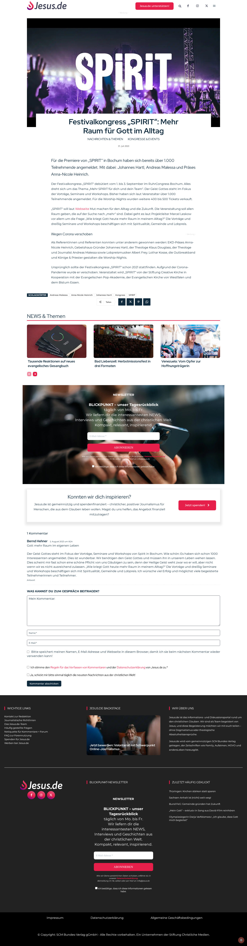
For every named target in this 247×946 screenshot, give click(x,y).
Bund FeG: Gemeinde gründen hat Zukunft (194, 803)
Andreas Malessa (59, 295)
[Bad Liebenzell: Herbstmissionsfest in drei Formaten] (123, 341)
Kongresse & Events (144, 139)
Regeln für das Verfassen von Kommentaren (78, 667)
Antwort (31, 580)
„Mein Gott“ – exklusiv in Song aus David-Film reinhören (202, 810)
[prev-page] (29, 374)
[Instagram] (197, 6)
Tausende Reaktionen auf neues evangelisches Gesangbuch (51, 363)
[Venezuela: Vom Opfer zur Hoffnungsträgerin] (190, 341)
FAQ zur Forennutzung (17, 735)
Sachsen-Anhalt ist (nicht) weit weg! (190, 797)
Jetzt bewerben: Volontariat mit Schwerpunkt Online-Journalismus (122, 747)
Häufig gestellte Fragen (18, 727)
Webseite (82, 209)
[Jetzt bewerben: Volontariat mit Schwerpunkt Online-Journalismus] (123, 738)
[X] (207, 6)
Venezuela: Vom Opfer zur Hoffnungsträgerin (181, 363)
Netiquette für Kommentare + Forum (26, 731)
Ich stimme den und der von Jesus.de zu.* (99, 667)
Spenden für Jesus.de (17, 739)
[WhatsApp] (146, 302)
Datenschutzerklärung (131, 667)
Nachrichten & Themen (105, 139)
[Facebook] (188, 6)
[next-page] (35, 374)
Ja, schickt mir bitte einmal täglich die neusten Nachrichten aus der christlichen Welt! (82, 675)
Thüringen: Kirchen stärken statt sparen (192, 791)
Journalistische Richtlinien (20, 720)
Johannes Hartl (104, 295)
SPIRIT (132, 295)
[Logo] (41, 785)
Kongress (120, 295)
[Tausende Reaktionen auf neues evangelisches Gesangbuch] (56, 341)
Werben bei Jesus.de (16, 743)
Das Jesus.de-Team (15, 724)
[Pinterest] (138, 302)
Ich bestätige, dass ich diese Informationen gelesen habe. (124, 466)
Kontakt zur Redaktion (17, 716)
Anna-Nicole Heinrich (82, 295)
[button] (180, 6)
